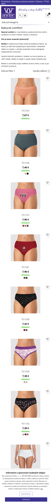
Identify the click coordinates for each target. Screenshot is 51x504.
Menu (25, 15)
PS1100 (25, 423)
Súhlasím (26, 499)
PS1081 (25, 267)
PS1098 (25, 319)
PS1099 (25, 371)
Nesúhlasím (26, 494)
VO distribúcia (5, 1)
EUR (48, 1)
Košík (49, 13)
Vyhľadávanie (20, 15)
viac (41, 489)
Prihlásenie (39, 1)
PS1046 (25, 162)
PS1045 (25, 110)
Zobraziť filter (7, 71)
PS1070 (25, 215)
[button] (47, 78)
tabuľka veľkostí (40, 71)
